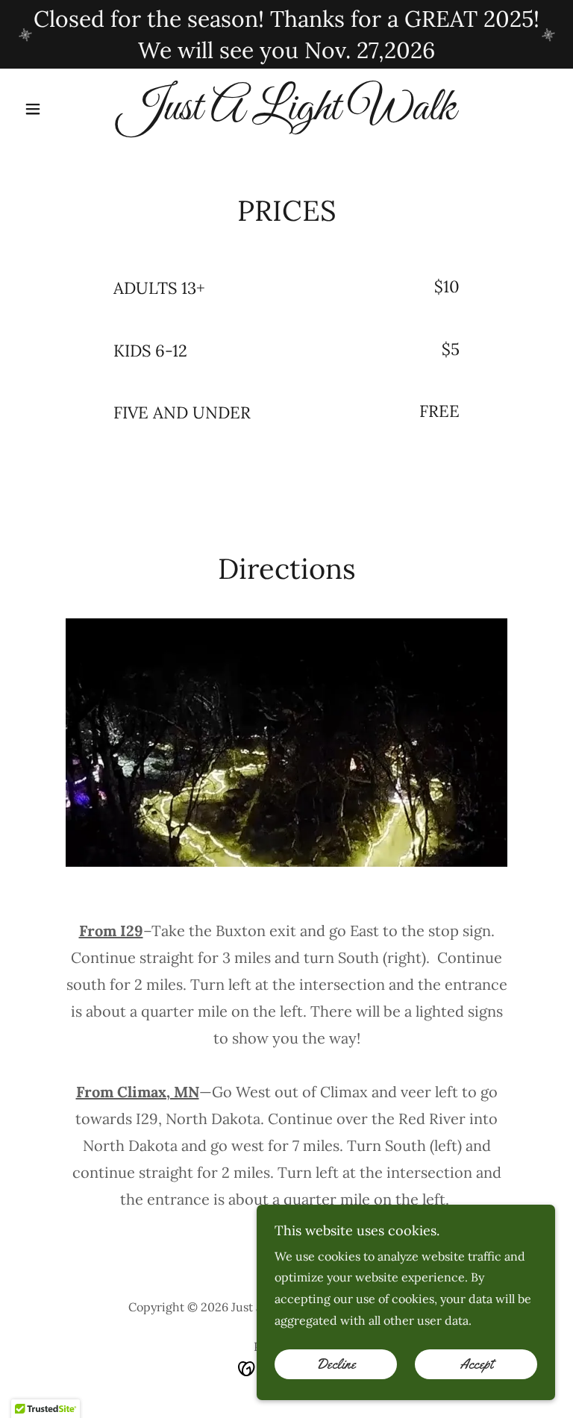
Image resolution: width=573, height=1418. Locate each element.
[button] (58, 109)
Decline (336, 1364)
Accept (476, 1364)
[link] (286, 114)
